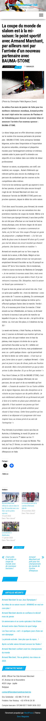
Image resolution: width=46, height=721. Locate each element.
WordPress (28, 713)
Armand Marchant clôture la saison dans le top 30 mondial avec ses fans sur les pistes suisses (10, 508)
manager (30, 67)
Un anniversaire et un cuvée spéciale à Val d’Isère (21, 621)
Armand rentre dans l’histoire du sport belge (19, 626)
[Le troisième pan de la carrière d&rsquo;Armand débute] (30, 497)
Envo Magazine (23, 716)
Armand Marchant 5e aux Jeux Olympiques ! (19, 600)
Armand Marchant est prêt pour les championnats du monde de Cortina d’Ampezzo (35, 564)
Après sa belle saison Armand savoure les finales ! (22, 644)
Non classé (19, 547)
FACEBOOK (10, 579)
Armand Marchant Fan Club (23, 4)
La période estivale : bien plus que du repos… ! (20, 639)
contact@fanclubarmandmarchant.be (16, 692)
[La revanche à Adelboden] (10, 526)
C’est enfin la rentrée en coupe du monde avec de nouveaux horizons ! (10, 563)
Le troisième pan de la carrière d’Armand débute (29, 505)
